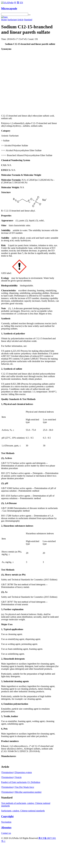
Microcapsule (9, 8)
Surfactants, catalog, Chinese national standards (23, 810)
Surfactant (12, 19)
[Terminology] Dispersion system (16, 772)
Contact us (6, 833)
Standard (28, 19)
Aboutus (6, 827)
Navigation (6, 822)
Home (4, 19)
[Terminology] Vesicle (11, 777)
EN (21, 2)
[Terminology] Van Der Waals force (17, 787)
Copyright (7, 816)
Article (20, 19)
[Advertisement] (30, 82)
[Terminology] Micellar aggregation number (21, 792)
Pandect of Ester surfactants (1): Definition (20, 782)
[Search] (29, 14)
